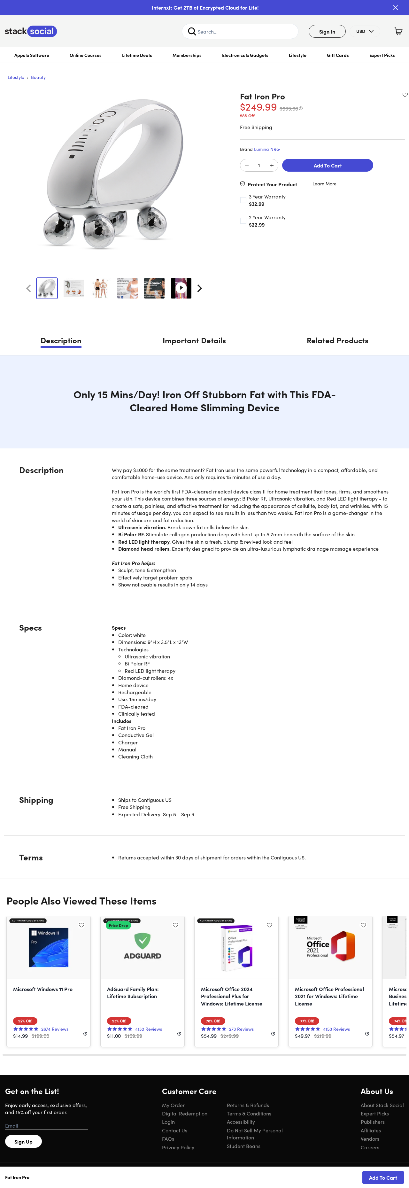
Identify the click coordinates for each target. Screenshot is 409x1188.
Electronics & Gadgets (245, 55)
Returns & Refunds (248, 1104)
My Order (173, 1104)
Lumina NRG (267, 149)
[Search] (192, 31)
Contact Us (174, 1130)
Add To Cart (328, 165)
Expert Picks (382, 55)
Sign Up (23, 1141)
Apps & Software (31, 55)
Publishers (373, 1121)
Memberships (187, 55)
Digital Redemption (184, 1113)
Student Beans (243, 1145)
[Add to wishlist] (405, 94)
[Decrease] (246, 165)
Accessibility (241, 1121)
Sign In (327, 31)
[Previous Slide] (28, 288)
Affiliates (371, 1130)
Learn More (324, 184)
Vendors (370, 1138)
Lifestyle (297, 55)
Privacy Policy (178, 1147)
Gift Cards (338, 55)
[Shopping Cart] (398, 31)
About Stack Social (382, 1104)
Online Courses (86, 55)
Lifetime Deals (137, 55)
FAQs (168, 1138)
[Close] (395, 7)
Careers (370, 1147)
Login (168, 1121)
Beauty (38, 77)
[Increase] (271, 165)
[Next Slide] (199, 288)
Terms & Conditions (249, 1113)
